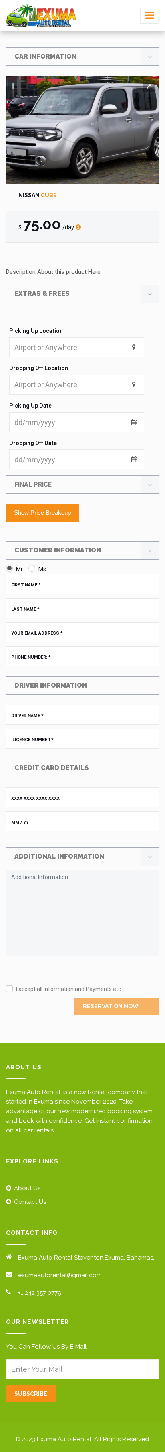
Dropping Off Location (38, 368)
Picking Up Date (30, 405)
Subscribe (30, 1394)
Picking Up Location (36, 331)
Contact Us (30, 1201)
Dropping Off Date (33, 443)
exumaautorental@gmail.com (60, 1275)
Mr (19, 569)
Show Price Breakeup (42, 512)
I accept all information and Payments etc (68, 989)
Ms (42, 569)
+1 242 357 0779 (40, 1292)
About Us (27, 1188)
